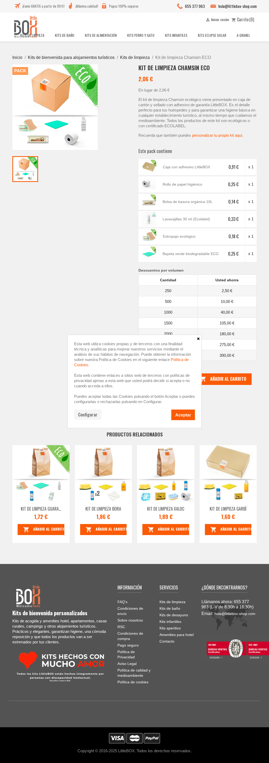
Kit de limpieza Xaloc (165, 508)
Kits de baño (169, 608)
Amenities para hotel (176, 635)
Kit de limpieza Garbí (228, 508)
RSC (121, 627)
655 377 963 (195, 6)
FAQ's (122, 602)
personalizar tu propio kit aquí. (217, 135)
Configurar (87, 414)
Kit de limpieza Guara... (41, 508)
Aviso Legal (127, 664)
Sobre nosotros (130, 620)
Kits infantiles (170, 621)
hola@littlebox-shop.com (237, 6)
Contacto (166, 641)
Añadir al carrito (223, 379)
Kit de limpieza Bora (103, 508)
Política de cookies (132, 682)
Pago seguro (128, 645)
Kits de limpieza (172, 602)
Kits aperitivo (170, 628)
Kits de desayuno (173, 615)
